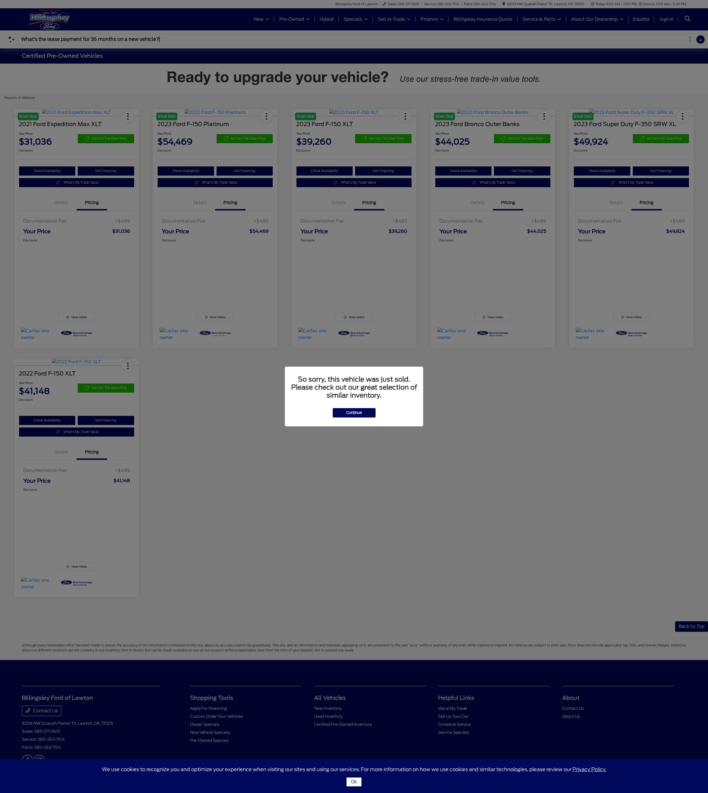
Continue (354, 413)
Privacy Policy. (589, 769)
